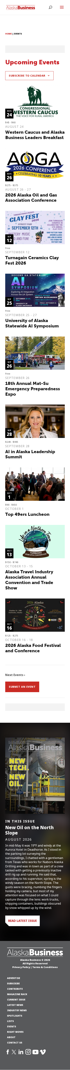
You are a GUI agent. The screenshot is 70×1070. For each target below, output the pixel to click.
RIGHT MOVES (15, 1032)
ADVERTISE (13, 978)
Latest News (15, 1005)
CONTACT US (14, 1042)
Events (11, 1026)
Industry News (17, 1010)
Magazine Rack (17, 994)
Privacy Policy (21, 967)
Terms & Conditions (45, 967)
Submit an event (22, 687)
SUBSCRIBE (13, 983)
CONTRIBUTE (15, 989)
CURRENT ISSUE (16, 999)
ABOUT (11, 1037)
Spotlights (14, 1016)
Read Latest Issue (22, 921)
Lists (10, 1021)
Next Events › (15, 675)
